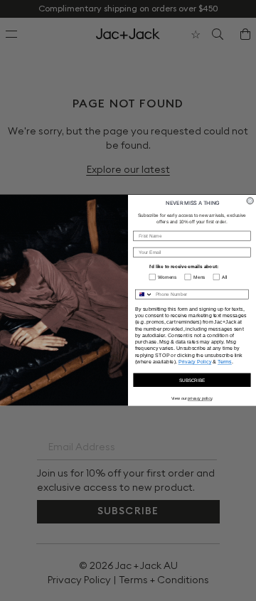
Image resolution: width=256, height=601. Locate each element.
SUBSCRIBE (192, 380)
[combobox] (144, 294)
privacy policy (200, 398)
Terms (225, 362)
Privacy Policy (195, 362)
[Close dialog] (250, 201)
